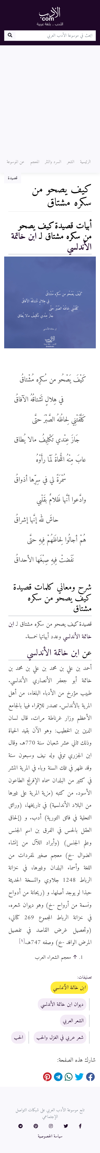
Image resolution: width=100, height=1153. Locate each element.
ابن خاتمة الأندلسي (53, 653)
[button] (80, 1126)
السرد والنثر (53, 162)
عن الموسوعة (15, 162)
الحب (18, 1037)
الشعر (70, 162)
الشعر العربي (73, 1021)
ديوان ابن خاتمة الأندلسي (62, 1004)
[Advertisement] (50, 98)
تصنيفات (85, 977)
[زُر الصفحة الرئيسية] (50, 16)
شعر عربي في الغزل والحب (60, 1037)
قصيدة (13, 178)
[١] (22, 941)
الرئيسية (85, 162)
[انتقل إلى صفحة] (10, 35)
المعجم (34, 162)
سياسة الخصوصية (50, 1136)
